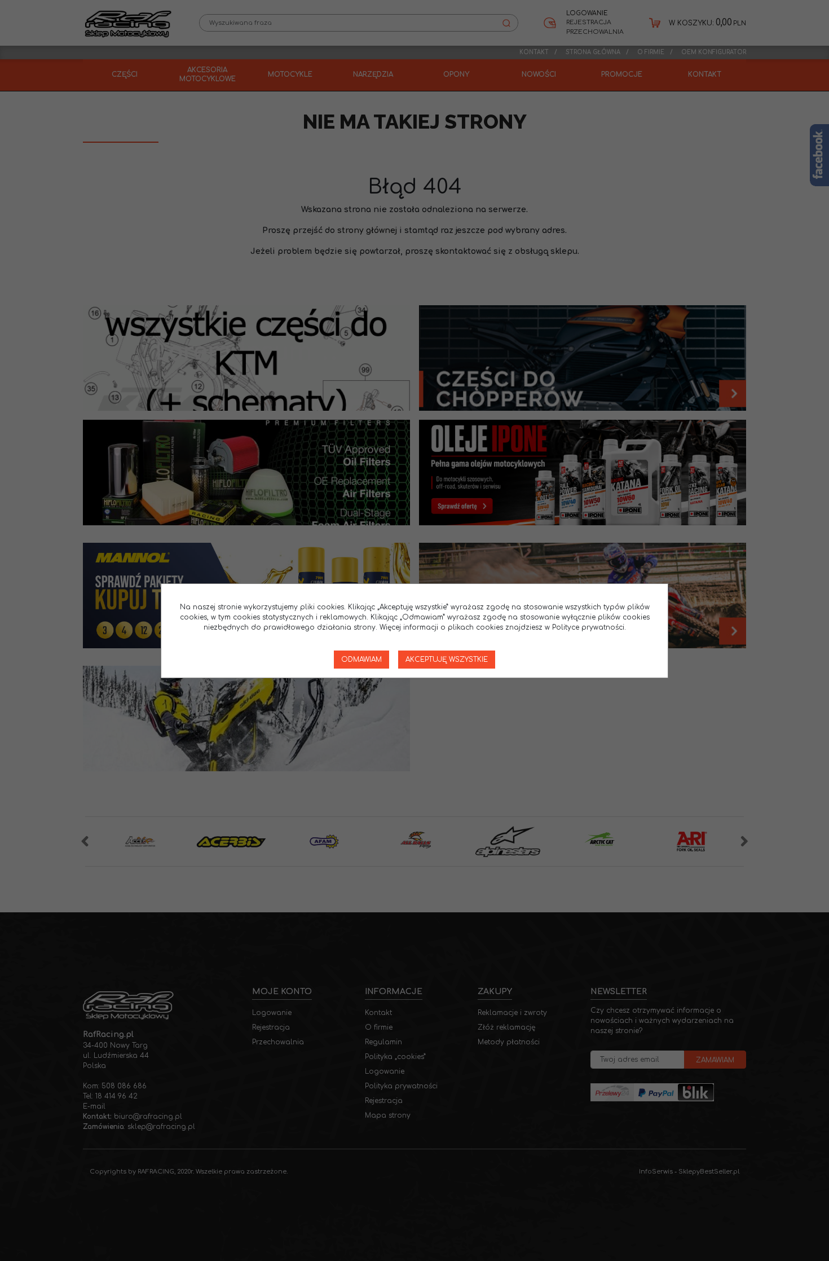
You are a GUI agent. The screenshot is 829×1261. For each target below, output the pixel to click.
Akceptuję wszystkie (446, 660)
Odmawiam (361, 660)
